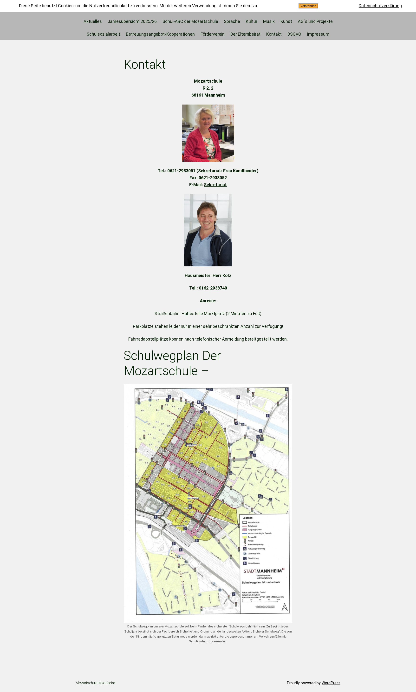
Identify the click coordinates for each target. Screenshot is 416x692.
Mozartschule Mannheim (95, 683)
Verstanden (308, 6)
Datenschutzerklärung (380, 5)
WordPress (331, 683)
